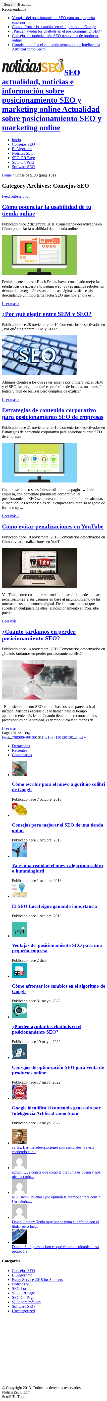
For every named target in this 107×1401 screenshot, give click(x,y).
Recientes (19, 750)
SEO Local (21, 1288)
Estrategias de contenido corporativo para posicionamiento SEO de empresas (52, 413)
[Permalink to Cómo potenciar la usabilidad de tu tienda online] (39, 273)
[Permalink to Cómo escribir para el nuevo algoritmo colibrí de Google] (19, 775)
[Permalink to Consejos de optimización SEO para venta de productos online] (19, 1057)
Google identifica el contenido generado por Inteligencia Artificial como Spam (56, 1110)
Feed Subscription (16, 196)
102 (45, 737)
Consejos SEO (23, 144)
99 (28, 737)
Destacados (21, 746)
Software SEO (23, 167)
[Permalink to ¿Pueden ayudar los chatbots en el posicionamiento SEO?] (19, 1017)
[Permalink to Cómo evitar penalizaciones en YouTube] (39, 586)
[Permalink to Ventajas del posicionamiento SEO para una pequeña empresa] (19, 936)
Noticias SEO (23, 153)
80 (18, 737)
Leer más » (10, 304)
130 (70, 737)
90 (22, 737)
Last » (81, 737)
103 (51, 737)
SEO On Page (23, 162)
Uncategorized (23, 1311)
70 (14, 737)
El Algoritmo (22, 149)
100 (33, 737)
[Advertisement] (39, 1348)
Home (7, 175)
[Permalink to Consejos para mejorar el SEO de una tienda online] (19, 815)
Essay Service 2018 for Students (37, 1279)
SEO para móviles (26, 1302)
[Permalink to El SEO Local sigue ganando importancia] (19, 896)
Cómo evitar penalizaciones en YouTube (53, 526)
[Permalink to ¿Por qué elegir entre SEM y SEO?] (39, 374)
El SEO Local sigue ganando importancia (54, 906)
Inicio (16, 140)
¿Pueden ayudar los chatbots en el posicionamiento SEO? (57, 31)
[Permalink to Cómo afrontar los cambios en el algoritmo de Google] (19, 976)
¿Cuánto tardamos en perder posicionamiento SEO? (39, 635)
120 (64, 737)
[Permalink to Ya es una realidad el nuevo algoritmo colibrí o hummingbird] (19, 856)
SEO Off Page (23, 158)
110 (58, 737)
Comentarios (22, 755)
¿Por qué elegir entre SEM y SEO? (47, 314)
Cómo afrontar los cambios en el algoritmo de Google (54, 27)
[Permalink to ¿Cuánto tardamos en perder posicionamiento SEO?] (39, 698)
